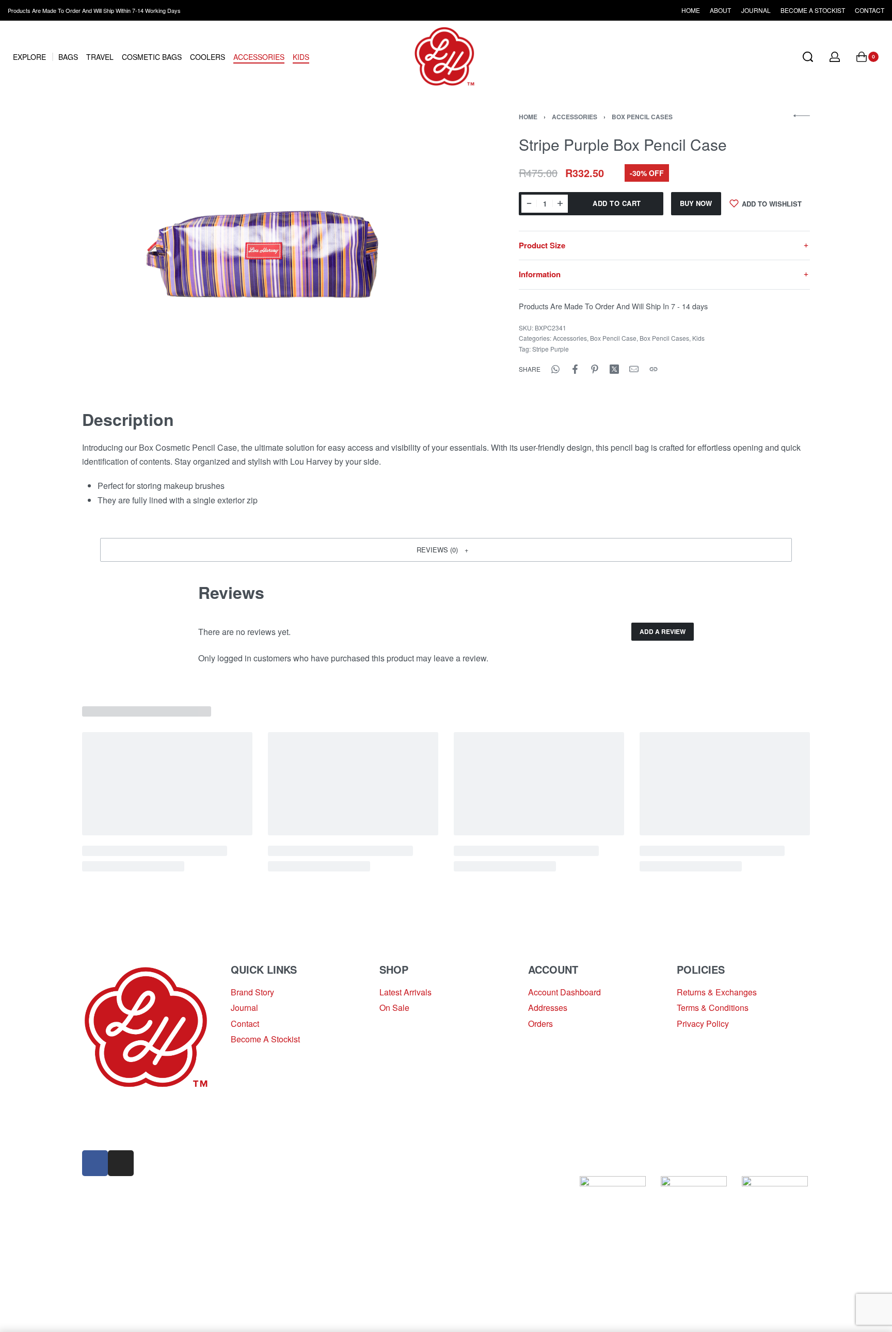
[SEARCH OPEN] (808, 56)
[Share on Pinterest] (594, 369)
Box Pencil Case (613, 338)
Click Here (458, 1183)
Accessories (574, 116)
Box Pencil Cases (642, 116)
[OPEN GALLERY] (275, 249)
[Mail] (634, 369)
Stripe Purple (550, 348)
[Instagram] (121, 1163)
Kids (698, 338)
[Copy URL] (653, 369)
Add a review (663, 631)
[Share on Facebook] (575, 369)
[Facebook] (95, 1163)
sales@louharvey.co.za (124, 1109)
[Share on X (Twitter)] (614, 369)
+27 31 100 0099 (113, 1133)
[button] (446, 550)
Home (528, 116)
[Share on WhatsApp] (555, 369)
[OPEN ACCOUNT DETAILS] (834, 56)
